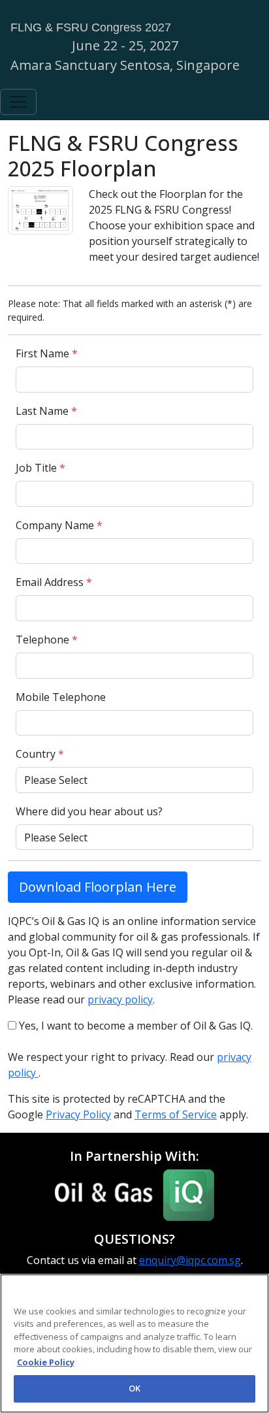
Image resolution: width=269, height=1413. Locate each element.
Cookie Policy (45, 1362)
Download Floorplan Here (97, 887)
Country (40, 754)
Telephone (47, 639)
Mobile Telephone (61, 697)
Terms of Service (175, 1114)
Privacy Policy (78, 1114)
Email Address (54, 582)
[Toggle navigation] (18, 102)
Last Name (46, 411)
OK (134, 1388)
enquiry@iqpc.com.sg (190, 1260)
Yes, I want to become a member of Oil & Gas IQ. (134, 1025)
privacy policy (120, 999)
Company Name (59, 525)
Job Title (40, 468)
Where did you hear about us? (89, 811)
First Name (47, 353)
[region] (134, 1343)
